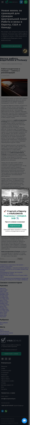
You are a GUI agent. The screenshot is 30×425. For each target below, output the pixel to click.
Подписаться (15, 225)
